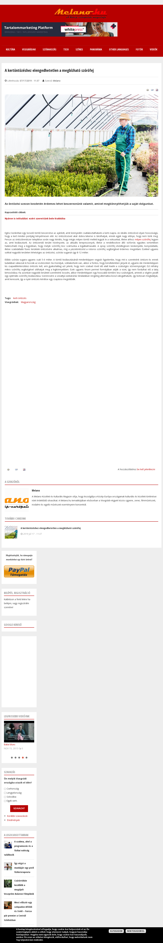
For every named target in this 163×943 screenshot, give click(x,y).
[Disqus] (81, 344)
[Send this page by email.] (152, 89)
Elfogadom (116, 931)
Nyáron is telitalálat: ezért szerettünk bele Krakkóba (35, 218)
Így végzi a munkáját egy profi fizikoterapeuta (24, 868)
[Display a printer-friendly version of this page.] (147, 89)
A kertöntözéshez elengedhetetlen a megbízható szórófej (51, 528)
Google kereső (13, 625)
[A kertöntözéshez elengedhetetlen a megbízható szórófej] (81, 194)
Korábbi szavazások (17, 815)
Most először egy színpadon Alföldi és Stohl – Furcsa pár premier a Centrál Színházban (18, 911)
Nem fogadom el (136, 931)
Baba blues (9, 744)
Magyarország (28, 302)
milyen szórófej (143, 239)
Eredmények (13, 820)
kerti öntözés (19, 298)
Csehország (13, 788)
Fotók (139, 49)
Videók (153, 49)
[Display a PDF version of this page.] (157, 89)
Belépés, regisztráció (17, 593)
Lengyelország (14, 792)
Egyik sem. (12, 800)
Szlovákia (11, 796)
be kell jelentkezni (146, 469)
